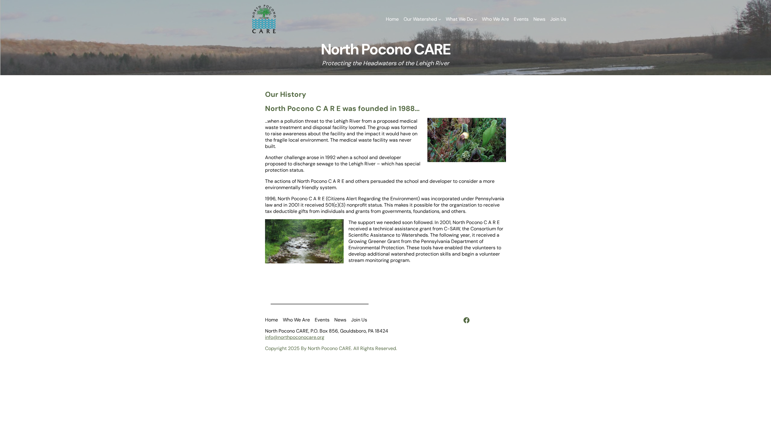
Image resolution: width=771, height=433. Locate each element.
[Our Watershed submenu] (439, 19)
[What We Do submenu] (475, 19)
